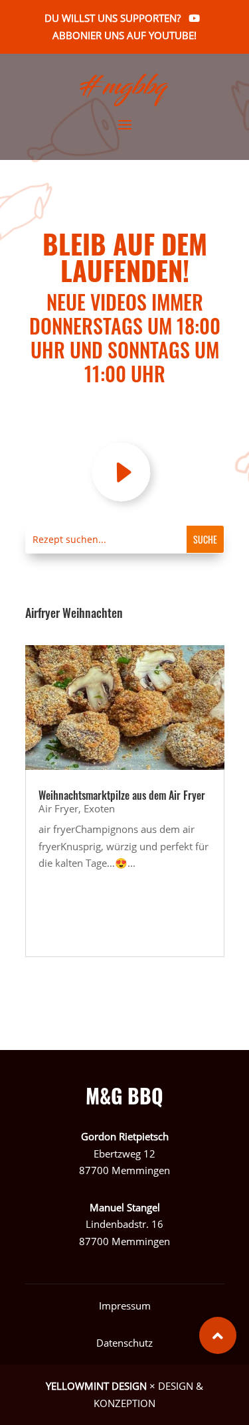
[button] (217, 1335)
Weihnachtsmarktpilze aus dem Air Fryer (122, 795)
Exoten (99, 808)
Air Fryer (58, 808)
